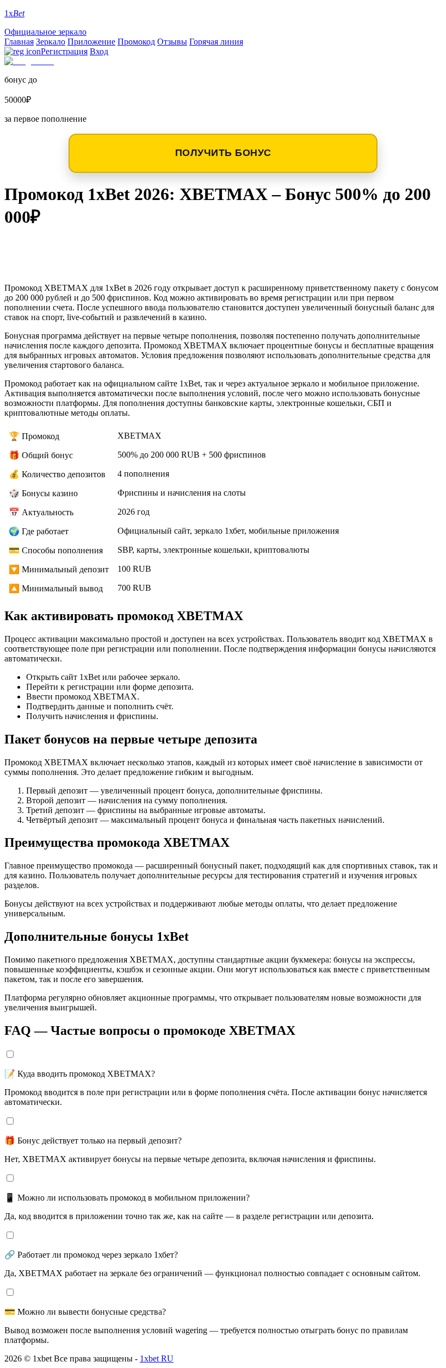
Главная (19, 41)
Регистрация (64, 51)
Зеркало (50, 41)
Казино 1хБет (50, 265)
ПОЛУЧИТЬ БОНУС (223, 152)
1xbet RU (157, 1358)
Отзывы (172, 41)
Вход (99, 51)
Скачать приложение (77, 248)
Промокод (136, 41)
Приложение (91, 41)
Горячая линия (216, 41)
